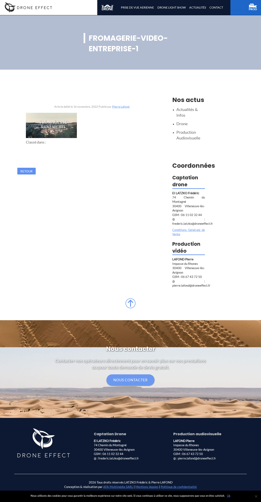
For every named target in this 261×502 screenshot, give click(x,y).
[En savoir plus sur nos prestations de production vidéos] (255, 8)
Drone (182, 123)
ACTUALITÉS (197, 7)
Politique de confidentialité (179, 487)
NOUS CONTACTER (130, 380)
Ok (228, 495)
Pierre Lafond (120, 106)
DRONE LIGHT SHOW (171, 7)
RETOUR (26, 171)
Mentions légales (146, 487)
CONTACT (216, 7)
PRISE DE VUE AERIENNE (137, 7)
